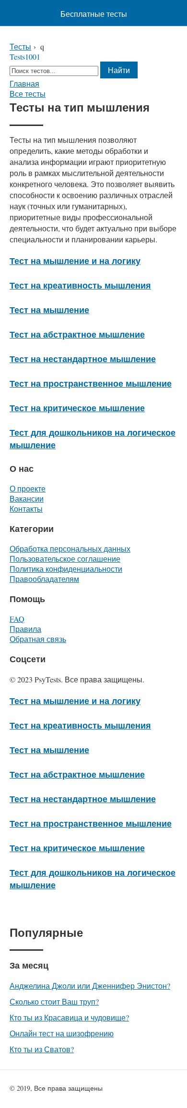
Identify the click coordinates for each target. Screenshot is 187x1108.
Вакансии (27, 498)
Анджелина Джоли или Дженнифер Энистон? (90, 986)
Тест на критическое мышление (77, 408)
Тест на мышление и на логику (75, 260)
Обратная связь (38, 639)
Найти (119, 70)
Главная (24, 83)
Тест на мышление (49, 309)
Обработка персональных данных (70, 548)
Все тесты (28, 93)
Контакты (26, 509)
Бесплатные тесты (93, 14)
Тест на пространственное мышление (91, 383)
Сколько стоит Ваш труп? (54, 1001)
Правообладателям (44, 579)
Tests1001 (25, 56)
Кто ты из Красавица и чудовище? (69, 1017)
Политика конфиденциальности (66, 569)
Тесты (20, 46)
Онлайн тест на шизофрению (62, 1033)
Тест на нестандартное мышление (83, 359)
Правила (25, 629)
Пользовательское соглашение (65, 559)
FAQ (17, 619)
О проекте (28, 488)
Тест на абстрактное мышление (77, 334)
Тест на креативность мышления (80, 285)
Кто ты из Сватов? (42, 1049)
